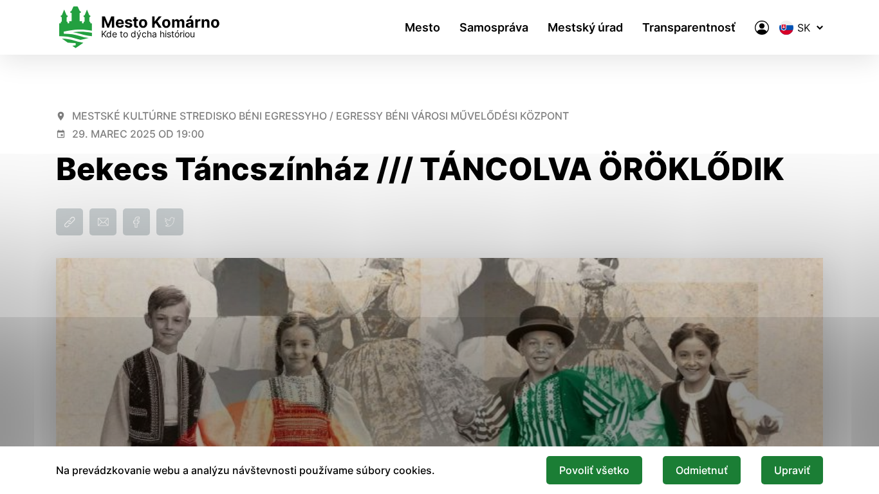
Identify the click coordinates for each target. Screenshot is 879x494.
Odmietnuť (702, 470)
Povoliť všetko (594, 470)
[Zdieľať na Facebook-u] (136, 221)
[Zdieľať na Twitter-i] (169, 221)
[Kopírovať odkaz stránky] (69, 221)
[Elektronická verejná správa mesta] (762, 28)
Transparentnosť (689, 27)
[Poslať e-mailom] (102, 221)
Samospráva (493, 27)
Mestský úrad (585, 27)
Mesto (422, 27)
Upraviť (792, 470)
